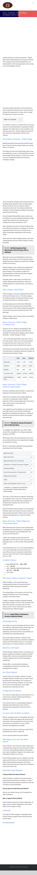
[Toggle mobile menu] (33, 3)
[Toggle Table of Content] (19, 119)
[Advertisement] (18, 37)
